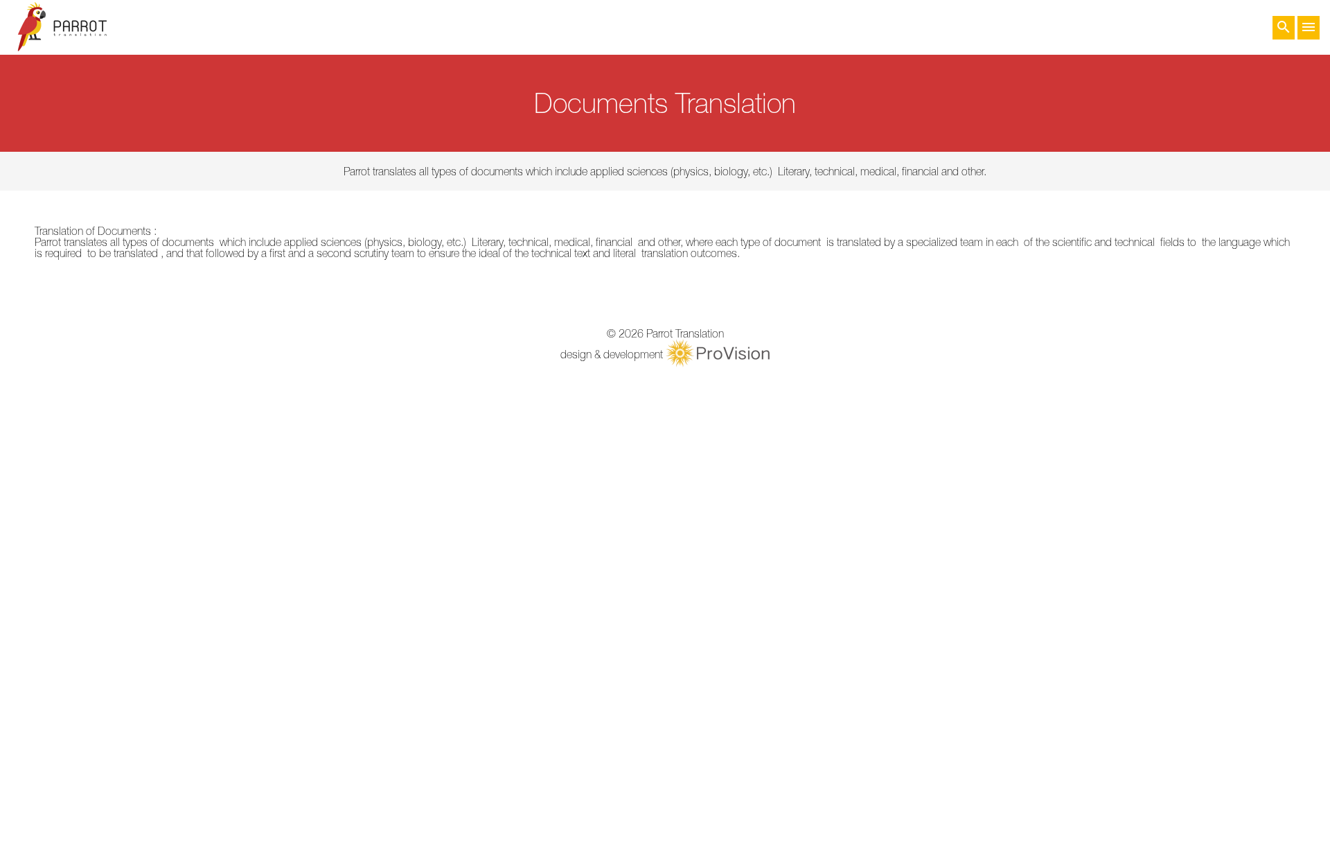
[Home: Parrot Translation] (62, 27)
